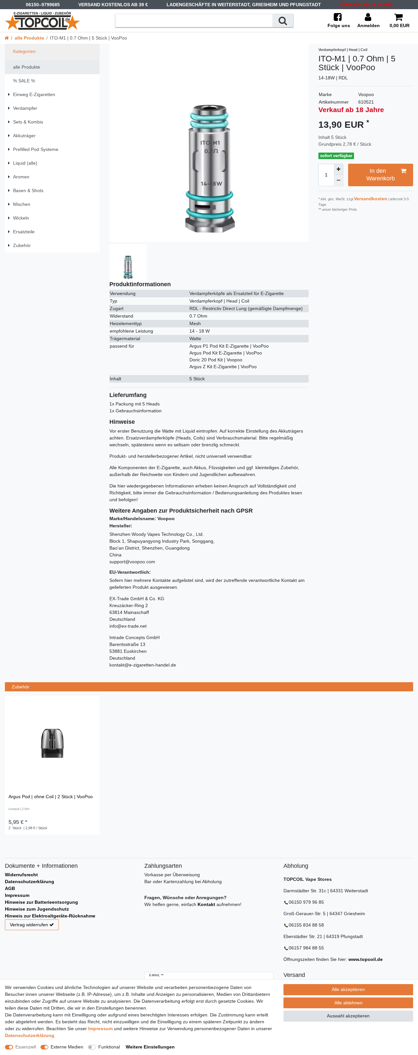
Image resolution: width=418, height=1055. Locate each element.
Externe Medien (67, 1046)
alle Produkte (29, 38)
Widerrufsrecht (21, 874)
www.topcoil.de (365, 959)
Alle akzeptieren (348, 989)
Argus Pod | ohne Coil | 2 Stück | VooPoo (50, 796)
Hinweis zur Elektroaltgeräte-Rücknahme (50, 915)
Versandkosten (370, 198)
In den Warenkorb (380, 175)
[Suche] (282, 20)
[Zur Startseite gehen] (7, 38)
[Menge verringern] (338, 180)
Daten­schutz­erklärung (29, 1035)
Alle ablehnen (348, 1002)
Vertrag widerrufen (29, 924)
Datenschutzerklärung (29, 881)
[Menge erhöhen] (338, 169)
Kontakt (206, 904)
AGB (10, 888)
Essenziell (25, 1046)
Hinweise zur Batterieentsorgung (41, 902)
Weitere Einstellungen (150, 1046)
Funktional (109, 1046)
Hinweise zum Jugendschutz (37, 909)
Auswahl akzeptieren (348, 1015)
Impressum (17, 895)
